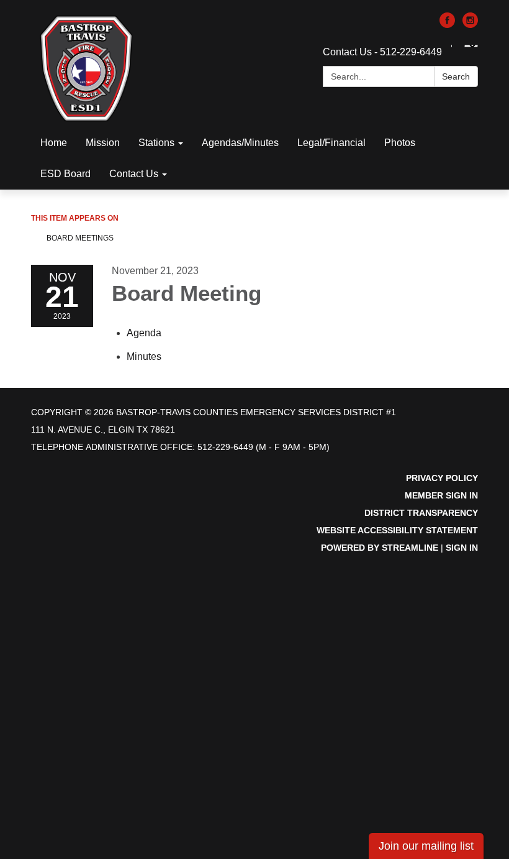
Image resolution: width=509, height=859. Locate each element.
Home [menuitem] (53, 142)
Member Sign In (441, 495)
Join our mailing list (426, 846)
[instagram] (470, 24)
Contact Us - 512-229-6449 (382, 52)
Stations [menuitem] (156, 142)
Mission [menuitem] (103, 142)
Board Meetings (80, 238)
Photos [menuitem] (399, 142)
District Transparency (421, 513)
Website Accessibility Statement (397, 530)
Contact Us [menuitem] (133, 173)
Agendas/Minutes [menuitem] (240, 142)
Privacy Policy (442, 478)
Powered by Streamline (379, 548)
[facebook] (447, 24)
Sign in (462, 548)
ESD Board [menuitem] (65, 173)
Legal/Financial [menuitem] (331, 142)
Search (456, 76)
